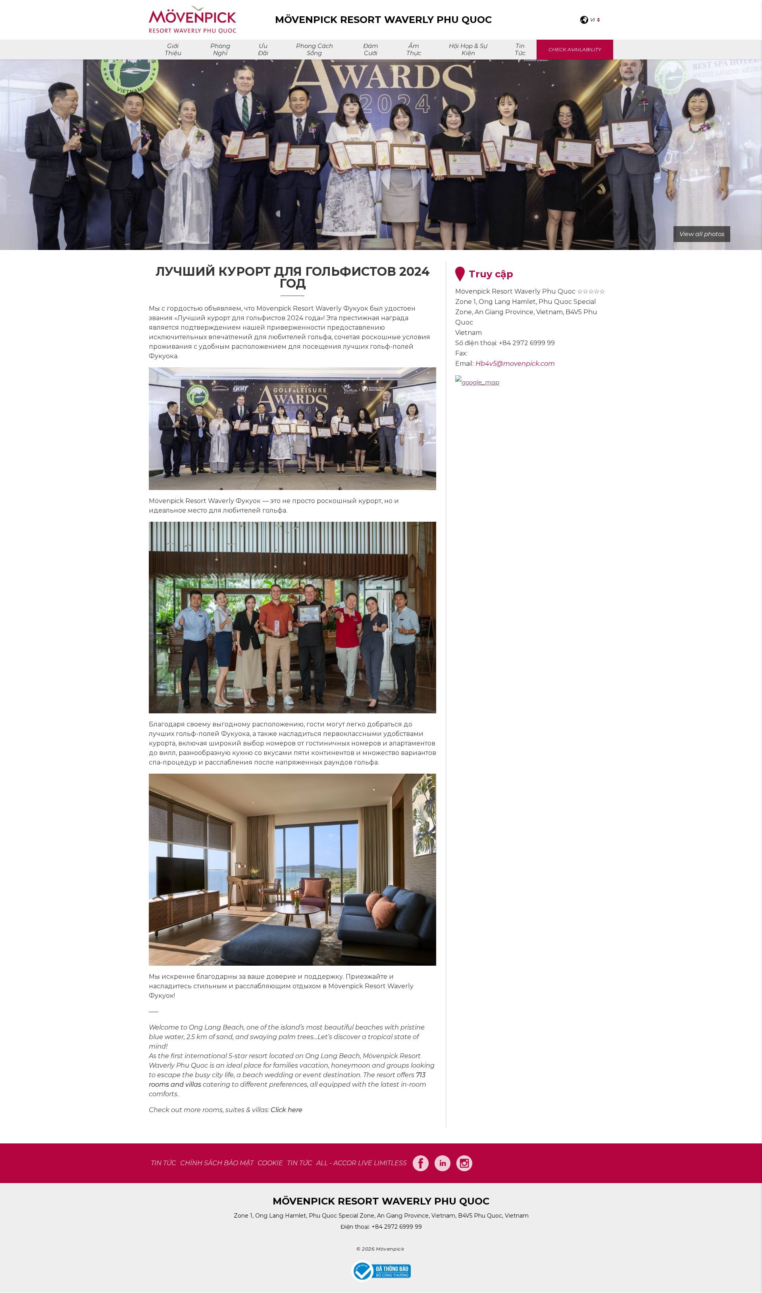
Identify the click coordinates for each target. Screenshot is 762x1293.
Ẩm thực (413, 49)
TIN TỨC (163, 1163)
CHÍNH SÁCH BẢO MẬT (217, 1163)
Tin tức (520, 49)
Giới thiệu (173, 49)
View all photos (701, 234)
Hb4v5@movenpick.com (515, 363)
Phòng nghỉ (220, 49)
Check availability (574, 49)
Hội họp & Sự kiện (468, 49)
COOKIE (270, 1163)
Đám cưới (370, 49)
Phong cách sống (314, 49)
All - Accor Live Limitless (361, 1163)
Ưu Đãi (263, 49)
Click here (286, 1110)
